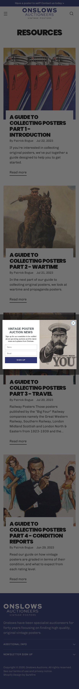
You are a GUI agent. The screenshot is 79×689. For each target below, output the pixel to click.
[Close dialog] (73, 323)
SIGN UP (21, 360)
